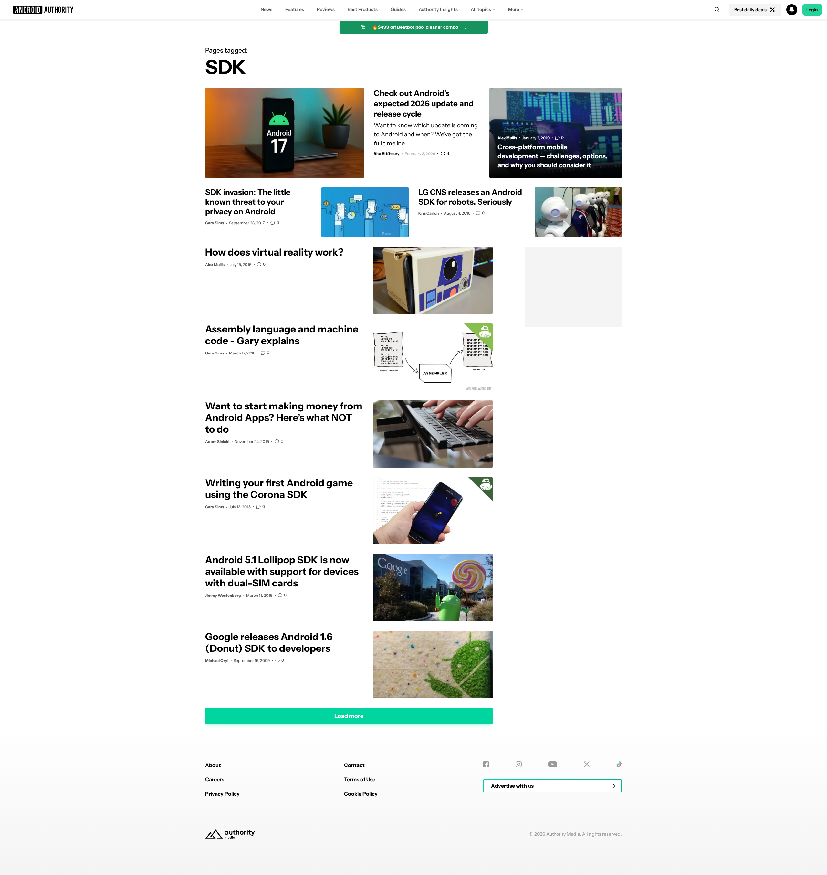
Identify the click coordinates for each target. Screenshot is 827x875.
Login (812, 10)
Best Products (363, 9)
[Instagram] (519, 764)
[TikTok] (619, 764)
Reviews (326, 9)
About (213, 765)
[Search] (717, 9)
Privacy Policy (222, 793)
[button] (413, 9)
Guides (398, 9)
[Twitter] (587, 764)
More (513, 9)
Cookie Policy (361, 793)
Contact (354, 765)
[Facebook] (486, 764)
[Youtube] (552, 764)
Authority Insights (438, 9)
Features (294, 9)
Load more (348, 715)
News (266, 9)
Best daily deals (750, 10)
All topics (481, 9)
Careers (214, 779)
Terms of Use (359, 779)
